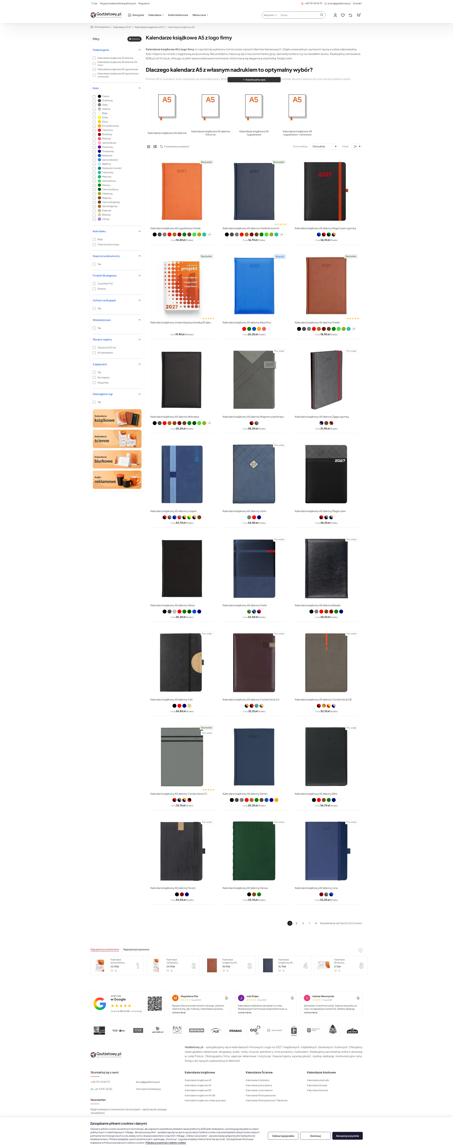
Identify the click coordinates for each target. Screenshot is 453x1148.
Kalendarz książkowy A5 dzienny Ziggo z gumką (322, 416)
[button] (254, 79)
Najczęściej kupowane (136, 949)
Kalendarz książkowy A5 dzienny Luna (316, 887)
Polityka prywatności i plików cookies (165, 1142)
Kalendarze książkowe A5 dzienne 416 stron (210, 133)
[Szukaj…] (321, 15)
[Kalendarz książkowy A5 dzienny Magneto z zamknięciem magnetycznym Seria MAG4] (254, 380)
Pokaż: (345, 146)
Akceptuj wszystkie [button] (347, 1135)
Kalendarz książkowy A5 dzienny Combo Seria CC (178, 793)
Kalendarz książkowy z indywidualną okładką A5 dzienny (181, 322)
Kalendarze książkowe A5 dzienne (167, 132)
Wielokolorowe (102, 319)
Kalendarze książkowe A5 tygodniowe (254, 133)
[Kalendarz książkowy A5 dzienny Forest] (182, 851)
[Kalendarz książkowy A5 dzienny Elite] (326, 757)
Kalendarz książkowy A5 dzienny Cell (171, 699)
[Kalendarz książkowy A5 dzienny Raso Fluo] (254, 286)
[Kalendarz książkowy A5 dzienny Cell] (182, 663)
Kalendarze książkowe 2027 (150, 27)
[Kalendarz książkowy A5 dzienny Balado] (326, 568)
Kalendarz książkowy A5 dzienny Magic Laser (320, 511)
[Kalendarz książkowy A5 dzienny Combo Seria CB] (326, 663)
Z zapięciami (100, 364)
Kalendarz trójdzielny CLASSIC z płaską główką (176, 961)
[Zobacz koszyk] (358, 15)
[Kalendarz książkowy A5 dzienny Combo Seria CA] (254, 663)
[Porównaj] (351, 15)
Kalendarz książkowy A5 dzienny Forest (173, 887)
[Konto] (335, 15)
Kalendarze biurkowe (321, 1072)
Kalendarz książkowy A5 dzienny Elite (316, 793)
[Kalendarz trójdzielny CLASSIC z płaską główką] (156, 965)
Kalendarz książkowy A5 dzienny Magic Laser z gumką (325, 228)
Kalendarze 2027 (122, 27)
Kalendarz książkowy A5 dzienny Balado (317, 605)
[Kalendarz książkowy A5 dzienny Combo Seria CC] (182, 757)
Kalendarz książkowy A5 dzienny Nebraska (174, 416)
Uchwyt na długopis (104, 300)
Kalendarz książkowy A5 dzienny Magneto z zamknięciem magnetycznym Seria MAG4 (254, 416)
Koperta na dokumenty (106, 256)
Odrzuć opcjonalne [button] (283, 1135)
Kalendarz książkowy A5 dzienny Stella (245, 605)
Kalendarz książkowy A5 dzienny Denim (245, 793)
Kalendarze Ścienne (259, 1072)
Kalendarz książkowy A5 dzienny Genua (245, 887)
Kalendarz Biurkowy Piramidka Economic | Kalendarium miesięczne (341, 961)
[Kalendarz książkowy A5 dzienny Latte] (254, 474)
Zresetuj (136, 39)
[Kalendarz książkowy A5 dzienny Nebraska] (182, 380)
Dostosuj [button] (315, 1135)
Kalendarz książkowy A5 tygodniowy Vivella (175, 228)
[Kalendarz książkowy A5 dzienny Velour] (182, 568)
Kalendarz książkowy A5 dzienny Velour (172, 605)
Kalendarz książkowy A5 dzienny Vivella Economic (251, 228)
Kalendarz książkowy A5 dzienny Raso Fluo (247, 322)
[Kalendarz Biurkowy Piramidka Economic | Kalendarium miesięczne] (324, 965)
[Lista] (155, 146)
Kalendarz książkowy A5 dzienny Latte (244, 511)
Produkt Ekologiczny (105, 275)
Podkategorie (101, 49)
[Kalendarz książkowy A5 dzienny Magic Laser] (326, 474)
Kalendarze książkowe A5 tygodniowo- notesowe (297, 133)
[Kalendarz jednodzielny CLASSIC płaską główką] (100, 965)
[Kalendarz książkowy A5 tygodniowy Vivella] (182, 191)
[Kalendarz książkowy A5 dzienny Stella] (254, 568)
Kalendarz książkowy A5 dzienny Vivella (317, 322)
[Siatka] (148, 146)
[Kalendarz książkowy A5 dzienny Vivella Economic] (254, 191)
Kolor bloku (99, 231)
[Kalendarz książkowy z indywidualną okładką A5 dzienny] (182, 286)
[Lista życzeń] (343, 15)
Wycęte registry (102, 339)
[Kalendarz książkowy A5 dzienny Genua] (254, 851)
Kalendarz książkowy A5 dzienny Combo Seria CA (251, 699)
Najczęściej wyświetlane (105, 949)
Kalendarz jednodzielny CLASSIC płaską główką (119, 961)
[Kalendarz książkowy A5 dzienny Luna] (326, 851)
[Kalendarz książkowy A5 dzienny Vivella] (326, 286)
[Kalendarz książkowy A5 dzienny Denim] (254, 757)
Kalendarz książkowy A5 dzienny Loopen (173, 511)
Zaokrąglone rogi (103, 393)
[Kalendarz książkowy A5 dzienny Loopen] (182, 474)
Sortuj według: (300, 146)
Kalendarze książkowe (200, 1072)
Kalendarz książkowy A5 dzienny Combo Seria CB (323, 699)
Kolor (96, 88)
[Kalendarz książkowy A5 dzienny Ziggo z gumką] (326, 380)
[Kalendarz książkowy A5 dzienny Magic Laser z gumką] (326, 191)
